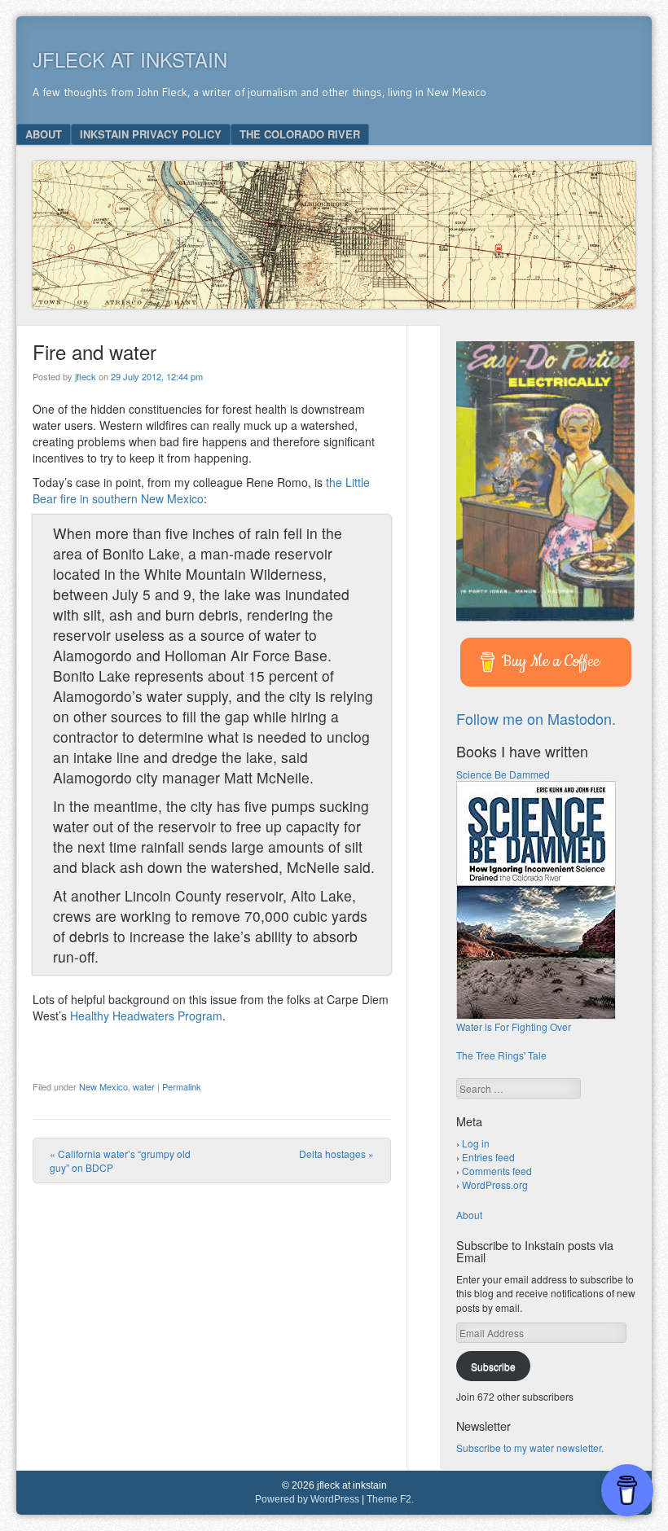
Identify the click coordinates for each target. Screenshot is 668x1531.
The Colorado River (300, 134)
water (144, 1086)
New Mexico (103, 1086)
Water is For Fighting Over (513, 1026)
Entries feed (488, 1157)
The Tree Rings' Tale (501, 1055)
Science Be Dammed (503, 774)
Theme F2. (390, 1499)
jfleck (85, 376)
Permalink (181, 1086)
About (43, 134)
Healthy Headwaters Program (146, 1015)
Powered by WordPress (307, 1499)
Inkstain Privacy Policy (151, 134)
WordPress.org (495, 1184)
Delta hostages (336, 1153)
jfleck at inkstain (130, 59)
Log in (476, 1143)
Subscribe (493, 1366)
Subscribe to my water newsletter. (530, 1447)
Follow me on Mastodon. (536, 718)
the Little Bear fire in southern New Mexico (201, 490)
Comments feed (497, 1171)
